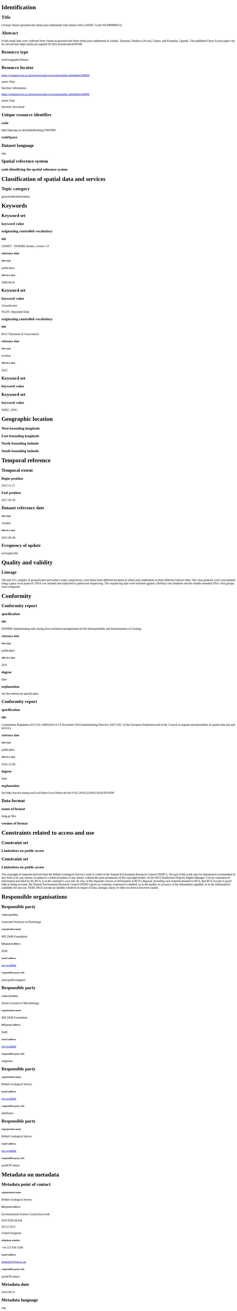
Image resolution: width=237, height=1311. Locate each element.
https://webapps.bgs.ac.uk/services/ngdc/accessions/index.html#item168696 (45, 75)
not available (8, 965)
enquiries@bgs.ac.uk (13, 1261)
